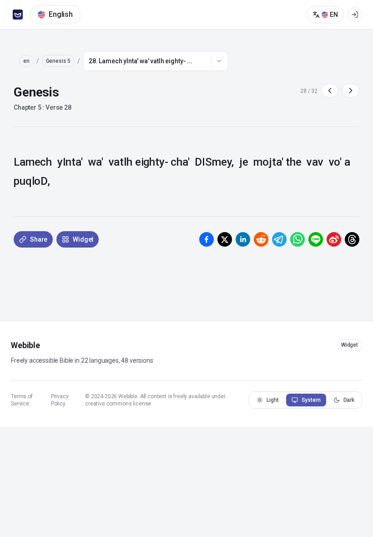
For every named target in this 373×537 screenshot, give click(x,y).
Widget (349, 345)
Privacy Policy (60, 400)
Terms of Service (22, 400)
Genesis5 (58, 61)
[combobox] (155, 61)
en (26, 61)
